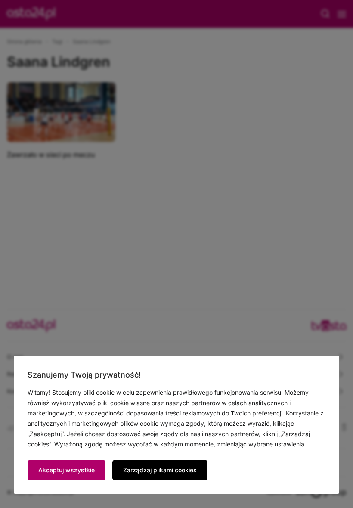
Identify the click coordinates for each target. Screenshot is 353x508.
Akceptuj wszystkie (66, 470)
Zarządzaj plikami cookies (160, 470)
